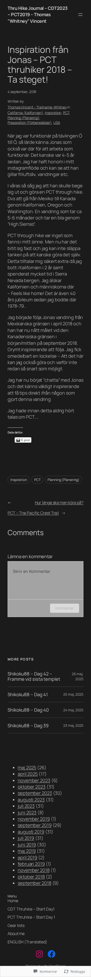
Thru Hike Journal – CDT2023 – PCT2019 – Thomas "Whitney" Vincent (38, 14)
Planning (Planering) (23, 117)
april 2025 (28, 774)
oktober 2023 (32, 787)
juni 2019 (27, 845)
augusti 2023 (31, 800)
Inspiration (53, 112)
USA (56, 122)
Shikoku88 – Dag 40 (28, 709)
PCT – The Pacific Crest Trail (33, 513)
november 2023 (34, 780)
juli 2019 (26, 838)
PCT (66, 112)
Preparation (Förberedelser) (30, 122)
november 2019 (34, 819)
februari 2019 (31, 864)
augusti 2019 (31, 832)
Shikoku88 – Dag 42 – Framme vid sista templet (34, 676)
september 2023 (35, 793)
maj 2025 (27, 767)
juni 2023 (27, 812)
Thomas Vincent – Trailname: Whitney (37, 107)
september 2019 (35, 825)
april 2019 (27, 857)
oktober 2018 (31, 877)
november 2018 (34, 870)
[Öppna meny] (80, 15)
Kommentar (64, 608)
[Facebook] (51, 954)
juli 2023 (26, 806)
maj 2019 (27, 851)
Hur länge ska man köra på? (59, 502)
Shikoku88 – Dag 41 (28, 694)
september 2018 (34, 883)
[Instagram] (39, 954)
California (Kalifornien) (25, 112)
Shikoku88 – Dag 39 (28, 725)
